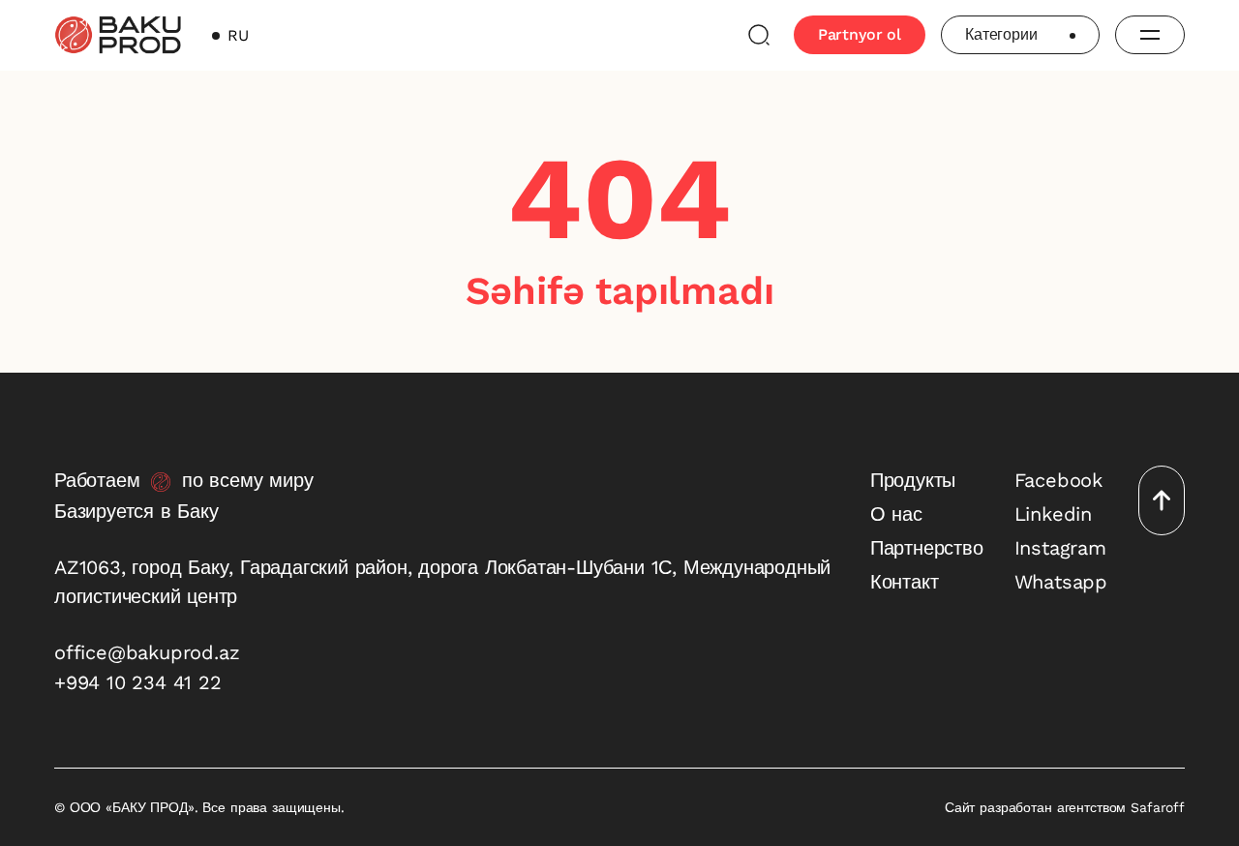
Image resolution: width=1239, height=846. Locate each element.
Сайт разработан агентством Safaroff (1065, 807)
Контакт (904, 581)
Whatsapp (1060, 581)
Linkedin (1053, 514)
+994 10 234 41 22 (138, 682)
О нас (896, 514)
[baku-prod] (117, 34)
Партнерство (926, 547)
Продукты (912, 480)
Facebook (1058, 480)
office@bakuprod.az (146, 652)
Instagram (1060, 547)
